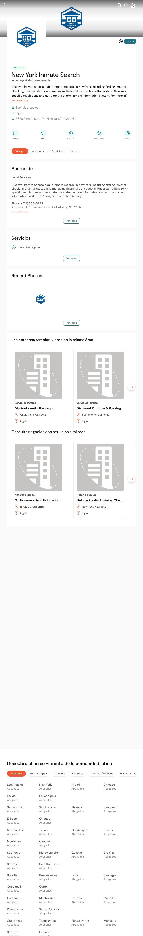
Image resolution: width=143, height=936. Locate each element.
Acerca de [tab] (38, 151)
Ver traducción (20, 100)
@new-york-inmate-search (31, 80)
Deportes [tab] (77, 773)
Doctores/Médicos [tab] (102, 773)
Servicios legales (29, 247)
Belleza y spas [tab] (38, 773)
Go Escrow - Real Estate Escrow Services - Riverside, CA (60, 500)
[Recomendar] (121, 41)
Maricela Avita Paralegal (34, 408)
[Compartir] (126, 5)
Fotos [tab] (73, 151)
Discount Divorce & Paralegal (100, 408)
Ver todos (71, 220)
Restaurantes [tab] (128, 773)
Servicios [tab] (57, 151)
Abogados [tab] (16, 773)
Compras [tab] (59, 773)
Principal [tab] (20, 151)
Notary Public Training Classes (102, 500)
